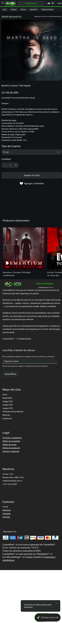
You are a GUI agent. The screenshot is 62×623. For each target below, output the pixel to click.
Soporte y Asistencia (10, 451)
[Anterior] (4, 248)
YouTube (6, 517)
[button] (48, 3)
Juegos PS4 (7, 405)
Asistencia (7, 418)
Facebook (6, 513)
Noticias (6, 415)
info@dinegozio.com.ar (45, 287)
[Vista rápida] (23, 248)
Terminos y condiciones (12, 438)
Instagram (6, 510)
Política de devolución (11, 448)
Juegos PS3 (7, 408)
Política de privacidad (11, 441)
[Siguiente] (58, 248)
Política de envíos (9, 444)
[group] (31, 252)
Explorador (7, 398)
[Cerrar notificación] (57, 603)
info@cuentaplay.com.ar (12, 481)
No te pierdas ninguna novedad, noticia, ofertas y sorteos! (28, 356)
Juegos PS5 (7, 401)
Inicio (4, 394)
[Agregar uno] (16, 165)
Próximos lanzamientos (12, 411)
